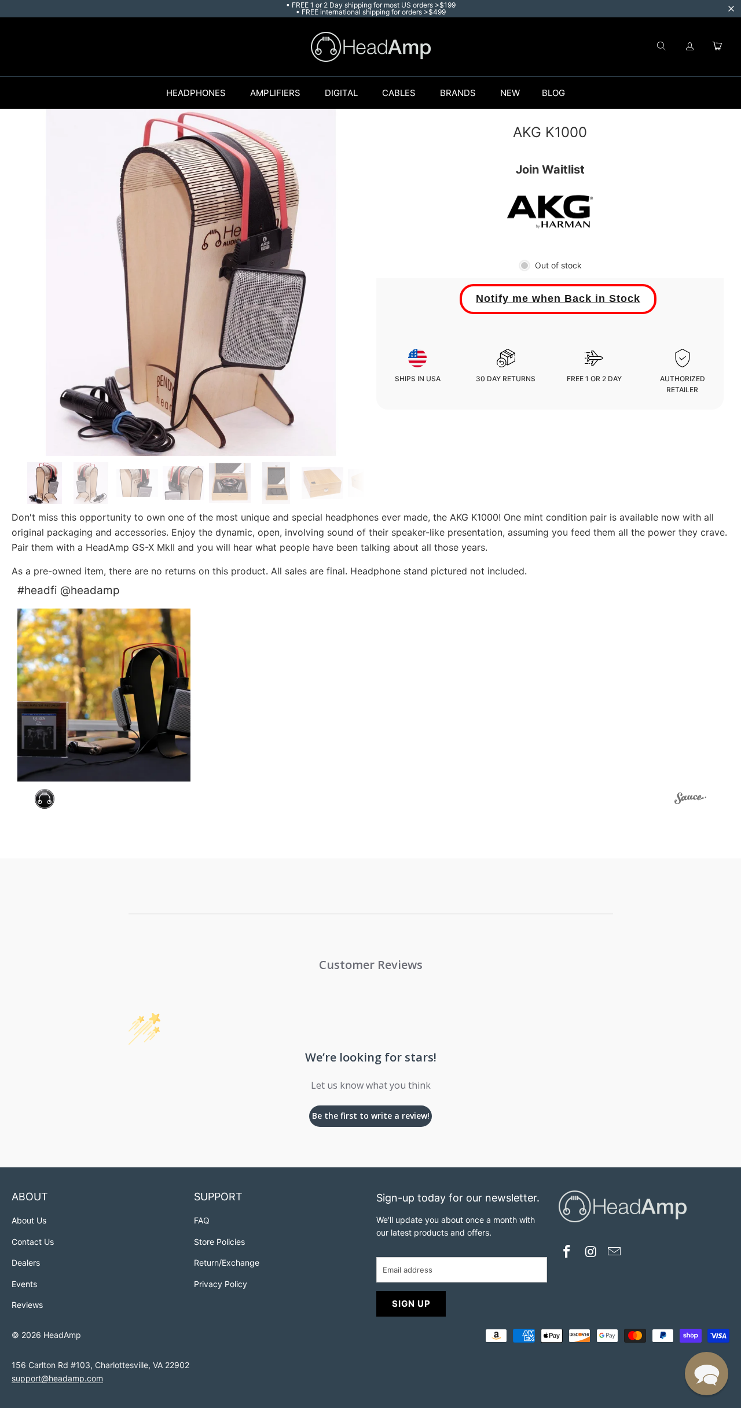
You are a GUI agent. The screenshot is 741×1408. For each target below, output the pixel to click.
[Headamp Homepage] (371, 47)
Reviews (27, 1305)
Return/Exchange (226, 1262)
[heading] (97, 1198)
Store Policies (219, 1242)
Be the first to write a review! (371, 1115)
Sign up (411, 1303)
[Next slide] (346, 282)
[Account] (690, 47)
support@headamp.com (57, 1378)
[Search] (661, 47)
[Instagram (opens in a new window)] (591, 1253)
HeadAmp (62, 1335)
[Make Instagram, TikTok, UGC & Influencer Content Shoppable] (690, 800)
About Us (29, 1220)
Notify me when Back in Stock (558, 298)
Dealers (26, 1262)
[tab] (44, 483)
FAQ (202, 1220)
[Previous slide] (36, 282)
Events (24, 1284)
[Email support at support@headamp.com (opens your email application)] (614, 1253)
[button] (104, 695)
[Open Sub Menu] (238, 93)
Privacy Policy (220, 1284)
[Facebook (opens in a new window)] (567, 1253)
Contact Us (33, 1242)
